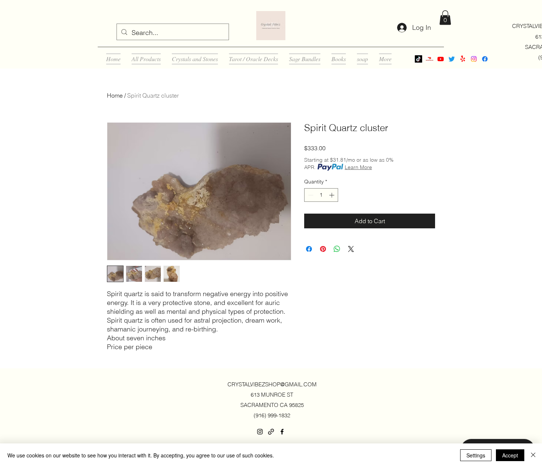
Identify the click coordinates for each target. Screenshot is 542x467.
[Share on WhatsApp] (337, 249)
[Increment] (332, 195)
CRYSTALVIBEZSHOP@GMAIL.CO (269, 384)
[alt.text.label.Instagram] (473, 59)
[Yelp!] (462, 59)
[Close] (533, 455)
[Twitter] (451, 59)
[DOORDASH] (429, 59)
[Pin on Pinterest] (323, 249)
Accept (510, 455)
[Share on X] (351, 249)
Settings (475, 455)
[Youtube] (440, 59)
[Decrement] (310, 195)
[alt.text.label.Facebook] (485, 59)
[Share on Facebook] (309, 249)
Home (115, 95)
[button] (445, 17)
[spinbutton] (321, 195)
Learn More (358, 167)
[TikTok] (418, 59)
